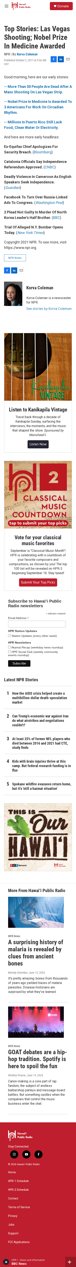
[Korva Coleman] (13, 294)
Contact (13, 1198)
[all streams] (70, 1262)
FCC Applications (19, 1242)
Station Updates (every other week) (34, 635)
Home (12, 1172)
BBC (56, 217)
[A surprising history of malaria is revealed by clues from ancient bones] (36, 912)
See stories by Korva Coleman (49, 308)
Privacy (12, 1215)
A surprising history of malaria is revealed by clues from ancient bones (35, 953)
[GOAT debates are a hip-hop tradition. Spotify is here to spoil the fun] (36, 1022)
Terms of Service (19, 1207)
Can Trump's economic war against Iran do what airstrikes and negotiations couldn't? (40, 720)
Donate (63, 6)
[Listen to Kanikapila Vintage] (38, 367)
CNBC (50, 167)
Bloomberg (42, 152)
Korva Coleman (27, 54)
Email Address (18, 618)
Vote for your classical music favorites (38, 540)
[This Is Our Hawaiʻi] (38, 837)
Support (13, 1233)
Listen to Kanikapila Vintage (38, 410)
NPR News (15, 257)
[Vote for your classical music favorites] (38, 495)
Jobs (11, 1224)
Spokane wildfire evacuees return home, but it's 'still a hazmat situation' (41, 786)
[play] (6, 1262)
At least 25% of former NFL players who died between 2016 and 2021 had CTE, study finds (41, 743)
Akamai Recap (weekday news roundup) (37, 647)
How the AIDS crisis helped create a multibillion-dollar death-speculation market (39, 697)
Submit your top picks (38, 582)
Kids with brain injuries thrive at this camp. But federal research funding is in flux (41, 765)
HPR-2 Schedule (18, 1189)
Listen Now (38, 444)
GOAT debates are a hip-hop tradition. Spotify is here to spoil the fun (37, 1059)
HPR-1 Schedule (18, 1181)
